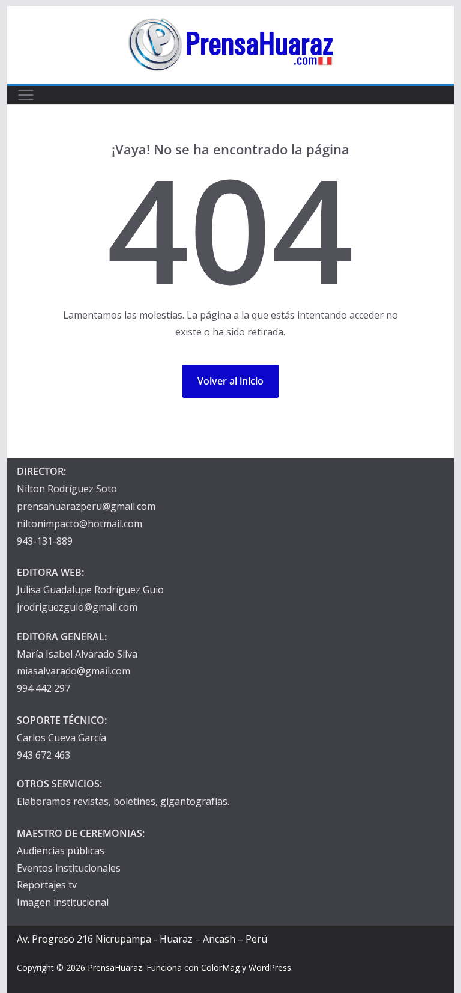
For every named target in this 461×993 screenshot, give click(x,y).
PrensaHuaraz (115, 967)
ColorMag (220, 967)
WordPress (270, 967)
